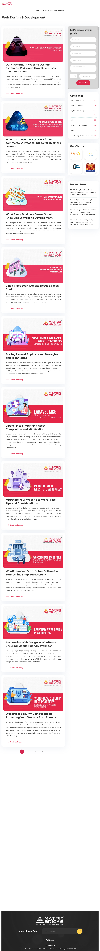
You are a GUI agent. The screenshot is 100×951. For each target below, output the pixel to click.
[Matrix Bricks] (6, 4)
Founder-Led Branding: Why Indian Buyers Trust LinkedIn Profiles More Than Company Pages (81, 222)
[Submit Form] (79, 931)
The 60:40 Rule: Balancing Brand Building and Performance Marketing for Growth (83, 202)
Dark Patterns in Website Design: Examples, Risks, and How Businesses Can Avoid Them (31, 68)
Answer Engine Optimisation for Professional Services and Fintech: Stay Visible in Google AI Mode (83, 212)
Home (38, 11)
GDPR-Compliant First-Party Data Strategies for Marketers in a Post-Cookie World (83, 192)
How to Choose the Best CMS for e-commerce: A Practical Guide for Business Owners (33, 143)
